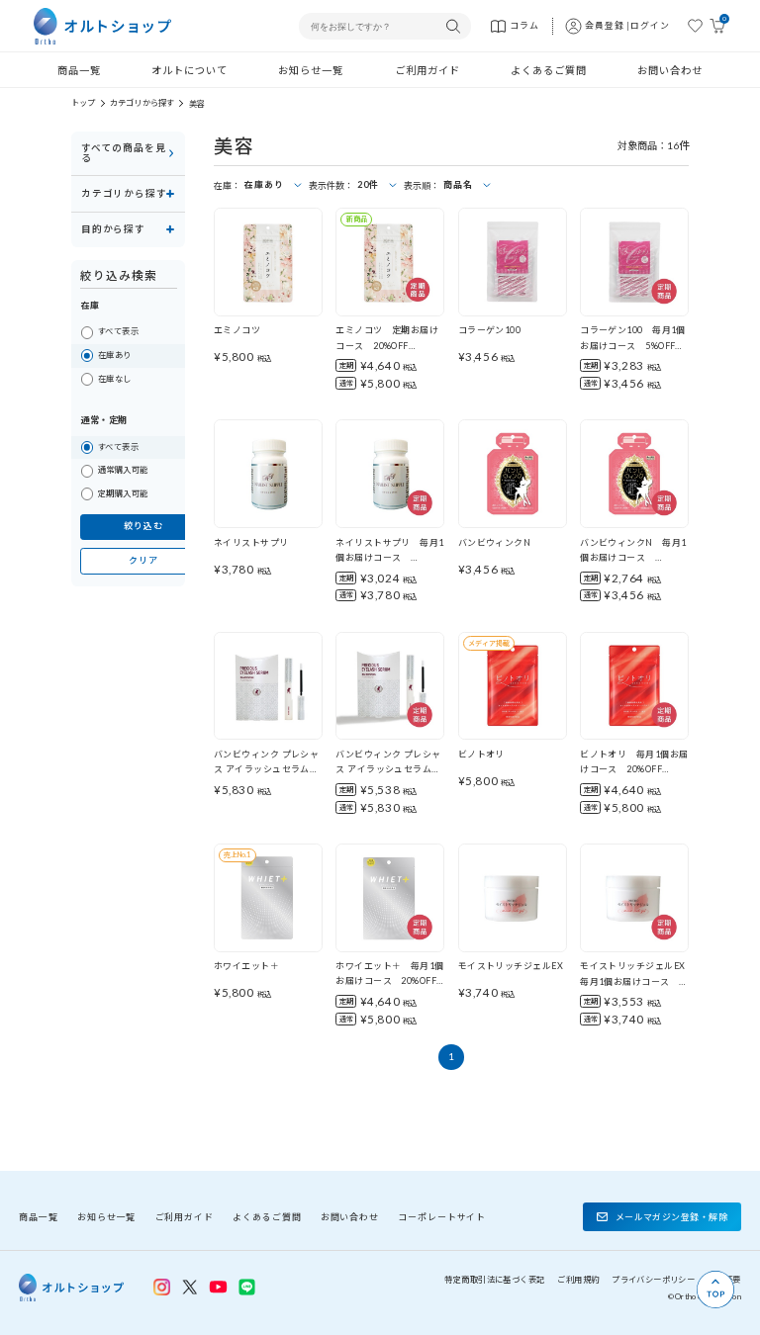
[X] (189, 1287)
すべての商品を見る (124, 152)
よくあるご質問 (549, 70)
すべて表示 (118, 331)
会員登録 (604, 25)
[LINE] (218, 1285)
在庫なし (115, 379)
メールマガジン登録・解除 (671, 1216)
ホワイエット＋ (246, 965)
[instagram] (161, 1287)
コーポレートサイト (442, 1216)
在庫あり (115, 355)
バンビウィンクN (494, 542)
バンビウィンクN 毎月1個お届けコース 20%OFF (633, 557)
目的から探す (113, 228)
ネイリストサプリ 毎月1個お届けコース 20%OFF (389, 557)
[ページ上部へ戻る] (715, 1289)
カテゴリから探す (142, 103)
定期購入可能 (123, 493)
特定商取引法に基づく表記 (494, 1280)
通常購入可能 (123, 470)
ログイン (650, 25)
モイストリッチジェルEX (510, 965)
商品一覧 (79, 70)
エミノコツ (237, 329)
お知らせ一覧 (310, 70)
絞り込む (143, 525)
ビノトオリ (481, 754)
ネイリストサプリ (251, 542)
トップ (83, 103)
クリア (143, 560)
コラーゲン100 (490, 329)
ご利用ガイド (427, 70)
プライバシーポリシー (653, 1280)
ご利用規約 (578, 1280)
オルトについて (189, 70)
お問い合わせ (670, 70)
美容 (197, 104)
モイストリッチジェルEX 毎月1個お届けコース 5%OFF (637, 981)
